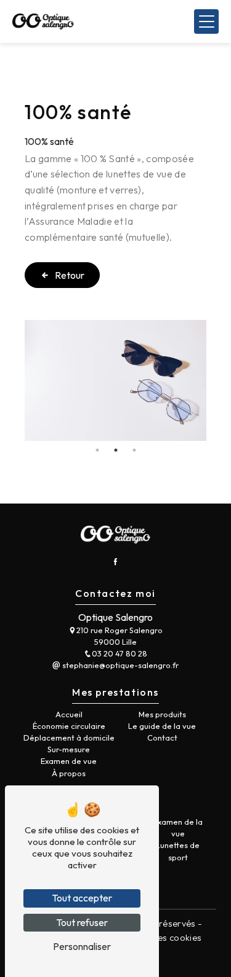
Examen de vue (69, 761)
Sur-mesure (68, 749)
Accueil (69, 714)
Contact (162, 737)
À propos (69, 773)
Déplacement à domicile (69, 737)
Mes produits (162, 714)
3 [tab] (134, 450)
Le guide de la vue (162, 726)
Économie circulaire (69, 726)
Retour (69, 275)
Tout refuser (82, 922)
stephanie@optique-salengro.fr (119, 665)
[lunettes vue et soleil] (115, 380)
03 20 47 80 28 (119, 653)
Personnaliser (82, 946)
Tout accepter (82, 898)
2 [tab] (116, 450)
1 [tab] (97, 450)
